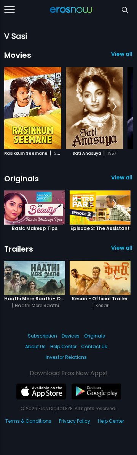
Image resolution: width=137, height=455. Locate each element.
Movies (17, 55)
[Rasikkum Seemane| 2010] (32, 108)
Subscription (42, 336)
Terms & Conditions (28, 421)
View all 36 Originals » (122, 177)
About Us (35, 346)
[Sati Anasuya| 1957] (94, 108)
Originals (21, 178)
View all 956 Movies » (122, 54)
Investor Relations (66, 357)
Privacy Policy (74, 421)
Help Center (63, 346)
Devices (71, 336)
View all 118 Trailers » (122, 248)
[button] (115, 106)
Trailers (18, 249)
